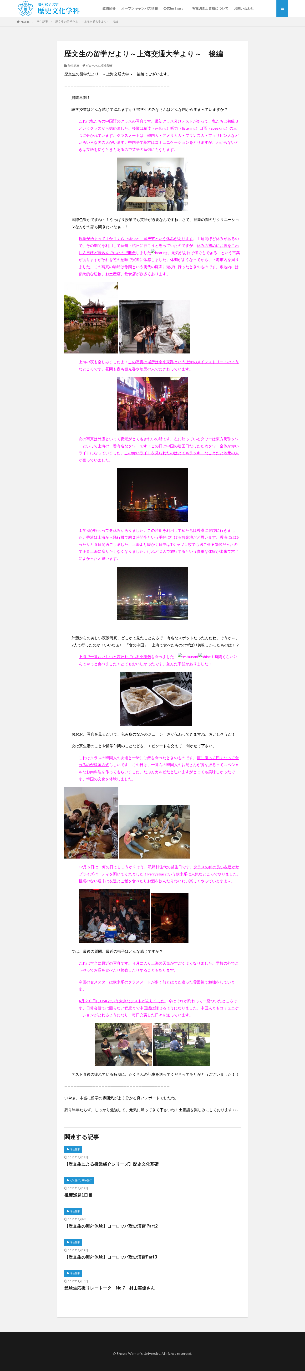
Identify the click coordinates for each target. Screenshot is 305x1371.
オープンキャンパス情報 (139, 8)
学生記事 (42, 21)
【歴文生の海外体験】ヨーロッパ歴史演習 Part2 (111, 1225)
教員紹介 (109, 8)
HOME (25, 21)
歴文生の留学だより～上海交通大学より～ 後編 (86, 21)
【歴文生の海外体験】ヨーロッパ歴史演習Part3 (110, 1256)
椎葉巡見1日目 (78, 1194)
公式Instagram (174, 8)
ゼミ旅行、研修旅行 (81, 1180)
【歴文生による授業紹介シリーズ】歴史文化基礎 (111, 1163)
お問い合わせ (244, 8)
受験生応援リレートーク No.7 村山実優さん (109, 1287)
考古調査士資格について (210, 8)
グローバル (93, 65)
